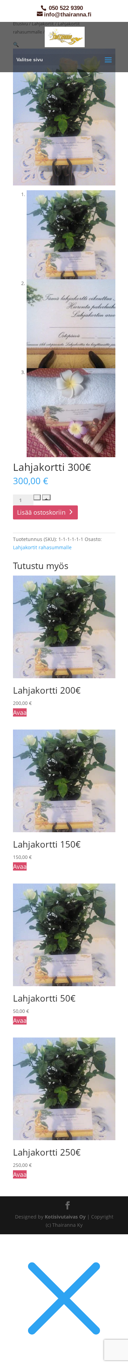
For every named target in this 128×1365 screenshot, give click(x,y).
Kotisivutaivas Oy (65, 1216)
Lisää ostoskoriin (41, 512)
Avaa (20, 712)
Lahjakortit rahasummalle (42, 547)
